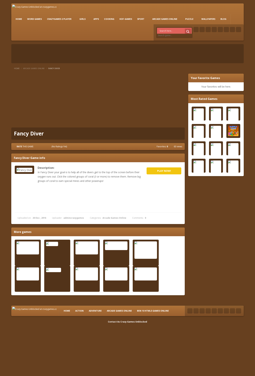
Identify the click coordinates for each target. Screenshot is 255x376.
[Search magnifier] (188, 32)
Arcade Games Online (164, 19)
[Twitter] (202, 29)
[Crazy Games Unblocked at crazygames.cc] (34, 6)
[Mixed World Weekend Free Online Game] (116, 274)
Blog (223, 19)
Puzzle (189, 19)
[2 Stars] (40, 146)
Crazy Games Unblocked (133, 321)
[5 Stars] (49, 146)
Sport (140, 19)
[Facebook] (196, 29)
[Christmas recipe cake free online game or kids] (87, 274)
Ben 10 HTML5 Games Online (153, 310)
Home (17, 68)
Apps (96, 19)
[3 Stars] (43, 146)
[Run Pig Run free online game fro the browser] (146, 274)
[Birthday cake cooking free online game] (28, 248)
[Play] (233, 131)
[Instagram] (226, 29)
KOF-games (126, 19)
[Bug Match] (57, 270)
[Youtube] (214, 29)
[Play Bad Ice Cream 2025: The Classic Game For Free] (146, 250)
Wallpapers (208, 19)
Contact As (114, 321)
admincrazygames (73, 217)
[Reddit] (220, 29)
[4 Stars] (46, 146)
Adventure (95, 310)
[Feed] (232, 29)
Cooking (109, 19)
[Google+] (208, 29)
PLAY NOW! (164, 170)
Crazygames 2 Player (59, 19)
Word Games (34, 19)
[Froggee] (57, 244)
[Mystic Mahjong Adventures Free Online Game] (87, 248)
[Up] (238, 310)
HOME (19, 19)
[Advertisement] (98, 99)
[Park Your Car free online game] (116, 246)
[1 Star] (37, 146)
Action (79, 310)
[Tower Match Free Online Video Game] (28, 274)
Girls (82, 19)
